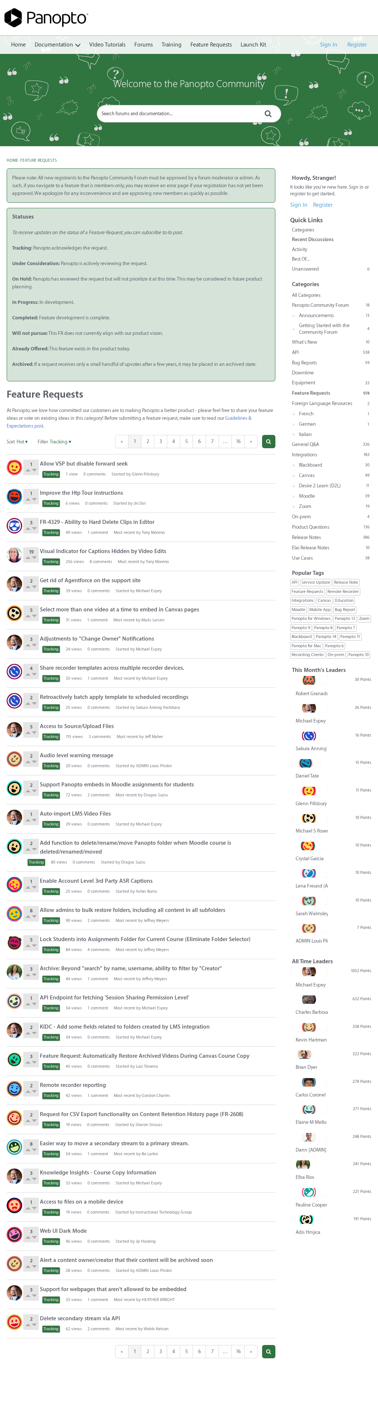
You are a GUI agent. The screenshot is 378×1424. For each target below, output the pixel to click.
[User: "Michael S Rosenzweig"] (14, 613)
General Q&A (331, 444)
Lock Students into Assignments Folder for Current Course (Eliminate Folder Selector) (145, 939)
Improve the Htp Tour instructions (81, 493)
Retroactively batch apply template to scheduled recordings (114, 697)
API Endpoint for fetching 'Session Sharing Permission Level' (114, 998)
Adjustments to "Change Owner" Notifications (97, 639)
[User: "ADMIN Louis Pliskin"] (14, 759)
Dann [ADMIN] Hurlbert (312, 1150)
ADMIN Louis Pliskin (154, 766)
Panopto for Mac (306, 646)
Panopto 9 (301, 627)
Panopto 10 (358, 654)
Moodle (334, 496)
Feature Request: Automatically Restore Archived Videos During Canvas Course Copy (145, 1056)
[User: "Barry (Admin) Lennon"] (14, 1147)
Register (357, 45)
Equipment (331, 382)
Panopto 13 (345, 618)
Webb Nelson (156, 1329)
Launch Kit (253, 45)
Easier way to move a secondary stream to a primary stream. (114, 1143)
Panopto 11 (350, 636)
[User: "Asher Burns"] (14, 884)
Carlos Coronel (311, 1095)
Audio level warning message (76, 755)
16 (238, 441)
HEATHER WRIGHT (158, 1299)
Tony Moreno (153, 532)
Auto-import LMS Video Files (75, 814)
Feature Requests (211, 45)
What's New (331, 342)
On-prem (331, 516)
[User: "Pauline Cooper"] (309, 1192)
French (334, 413)
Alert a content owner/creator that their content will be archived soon (126, 1260)
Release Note (346, 582)
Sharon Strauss (148, 1124)
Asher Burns (146, 891)
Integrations (331, 454)
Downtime (303, 372)
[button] (268, 441)
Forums (143, 45)
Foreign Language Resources (331, 403)
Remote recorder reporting (73, 1085)
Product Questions (331, 527)
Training (172, 45)
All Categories (306, 295)
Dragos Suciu (156, 795)
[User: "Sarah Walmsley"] (309, 900)
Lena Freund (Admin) (312, 886)
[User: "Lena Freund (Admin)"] (309, 873)
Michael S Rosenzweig (312, 831)
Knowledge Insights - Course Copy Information (98, 1173)
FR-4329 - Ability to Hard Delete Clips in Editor (97, 522)
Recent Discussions (313, 239)
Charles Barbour (312, 1012)
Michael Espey (149, 591)
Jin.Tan (139, 503)
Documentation (54, 45)
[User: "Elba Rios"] (14, 972)
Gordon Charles (156, 1095)
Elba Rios (305, 1177)
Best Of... (301, 259)
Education (344, 600)
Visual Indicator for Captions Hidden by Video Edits (103, 551)
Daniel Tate (307, 776)
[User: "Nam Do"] (14, 914)
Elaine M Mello (311, 1122)
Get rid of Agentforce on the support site (90, 580)
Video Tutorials (107, 45)
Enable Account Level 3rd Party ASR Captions (96, 881)
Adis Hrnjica (308, 1232)
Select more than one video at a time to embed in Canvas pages (119, 610)
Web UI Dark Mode (63, 1231)
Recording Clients (308, 654)
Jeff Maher (154, 736)
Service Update (316, 582)
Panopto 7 (346, 627)
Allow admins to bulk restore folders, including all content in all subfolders (132, 910)
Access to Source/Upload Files (77, 726)
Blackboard (334, 465)
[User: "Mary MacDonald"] (14, 943)
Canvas (334, 475)
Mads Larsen (152, 620)
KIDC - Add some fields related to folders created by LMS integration (125, 1027)
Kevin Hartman (311, 1040)
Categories (303, 230)
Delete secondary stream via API (80, 1318)
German (334, 424)
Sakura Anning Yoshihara (158, 707)
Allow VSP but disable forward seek (84, 464)
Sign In (328, 45)
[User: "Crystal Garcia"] (308, 845)
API (331, 352)
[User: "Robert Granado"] (309, 680)
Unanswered (331, 269)
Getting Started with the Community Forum (334, 329)
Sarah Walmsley (312, 913)
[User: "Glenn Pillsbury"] (14, 467)
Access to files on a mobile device (81, 1202)
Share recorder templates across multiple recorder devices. (112, 668)
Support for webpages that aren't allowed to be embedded (113, 1289)
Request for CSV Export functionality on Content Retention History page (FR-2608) (142, 1114)
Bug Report (345, 609)
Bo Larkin (150, 1154)
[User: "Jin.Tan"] (14, 496)
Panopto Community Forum (331, 305)
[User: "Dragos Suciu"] (14, 788)
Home (18, 45)
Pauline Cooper (311, 1205)
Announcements (334, 315)
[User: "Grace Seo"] (14, 525)
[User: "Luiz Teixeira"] (14, 1059)
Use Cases (331, 558)
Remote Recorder (343, 591)
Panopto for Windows (311, 618)
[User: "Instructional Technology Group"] (14, 1205)
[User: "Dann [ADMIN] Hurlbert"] (309, 1137)
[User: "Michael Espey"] (14, 584)
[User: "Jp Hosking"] (14, 1234)
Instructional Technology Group (163, 1212)
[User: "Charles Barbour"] (309, 999)
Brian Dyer (306, 1067)
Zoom (334, 506)
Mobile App (320, 609)
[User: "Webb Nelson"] (14, 1322)
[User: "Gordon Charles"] (14, 1089)
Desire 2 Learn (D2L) (334, 485)
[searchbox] (189, 114)
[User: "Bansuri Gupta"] (14, 1001)
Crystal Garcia (310, 858)
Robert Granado (312, 693)
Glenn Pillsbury (145, 474)
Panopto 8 (323, 627)
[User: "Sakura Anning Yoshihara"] (14, 671)
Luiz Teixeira (147, 1066)
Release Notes (331, 537)
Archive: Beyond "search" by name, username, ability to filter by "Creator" (131, 968)
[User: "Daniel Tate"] (305, 763)
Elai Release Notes (331, 547)
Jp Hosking (146, 1241)
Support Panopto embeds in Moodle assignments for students (117, 785)
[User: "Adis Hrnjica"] (306, 1219)
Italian (305, 434)
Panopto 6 (334, 646)
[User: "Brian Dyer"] (304, 1054)
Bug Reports (331, 363)
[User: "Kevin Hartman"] (309, 1027)
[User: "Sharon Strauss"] (14, 1118)
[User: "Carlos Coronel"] (308, 1082)
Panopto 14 (326, 636)
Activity (299, 249)
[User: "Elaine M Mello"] (309, 1109)
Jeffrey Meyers (156, 920)
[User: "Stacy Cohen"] (14, 555)
